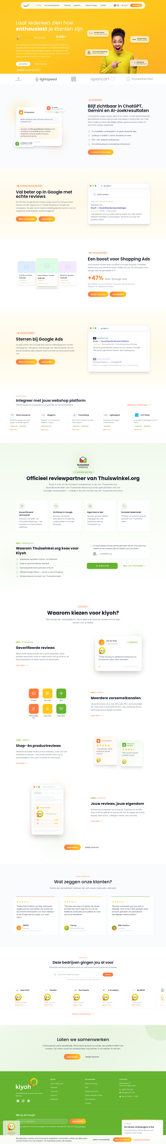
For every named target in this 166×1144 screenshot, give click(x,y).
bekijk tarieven (40, 64)
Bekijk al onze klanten (81, 1014)
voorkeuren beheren (141, 1140)
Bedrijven (54, 1099)
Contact (88, 1103)
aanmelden (136, 5)
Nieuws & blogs (91, 1084)
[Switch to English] (118, 5)
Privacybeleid (80, 1126)
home (39, 5)
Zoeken (108, 974)
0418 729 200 (127, 1089)
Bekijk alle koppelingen (137, 405)
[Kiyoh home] (26, 5)
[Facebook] (18, 1101)
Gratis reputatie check (94, 1095)
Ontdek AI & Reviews (100, 152)
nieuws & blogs (91, 5)
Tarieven (54, 1091)
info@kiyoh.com (128, 1092)
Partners (53, 1095)
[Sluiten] (160, 1122)
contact (103, 5)
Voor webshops (56, 1084)
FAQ (86, 1087)
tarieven (67, 5)
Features (53, 1087)
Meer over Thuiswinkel (133, 566)
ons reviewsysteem (52, 5)
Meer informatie (26, 219)
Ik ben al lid (104, 566)
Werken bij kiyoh (91, 1091)
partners (77, 5)
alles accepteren (122, 1140)
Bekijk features (98, 294)
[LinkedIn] (29, 1101)
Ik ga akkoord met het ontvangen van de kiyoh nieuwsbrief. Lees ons (52, 1126)
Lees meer (20, 665)
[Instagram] (23, 1101)
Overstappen (90, 1099)
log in (126, 5)
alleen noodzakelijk (101, 1140)
